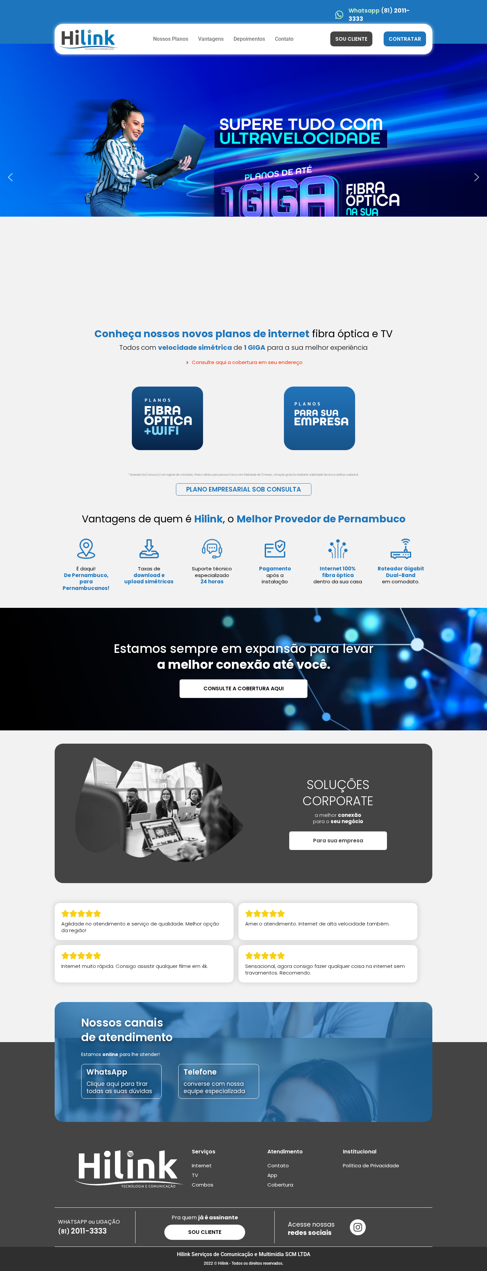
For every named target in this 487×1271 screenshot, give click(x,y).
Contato (284, 39)
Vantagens (211, 39)
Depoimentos (249, 39)
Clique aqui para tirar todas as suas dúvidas (119, 1087)
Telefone (200, 1072)
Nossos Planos (170, 39)
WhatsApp (106, 1072)
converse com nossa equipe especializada (214, 1087)
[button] (10, 177)
